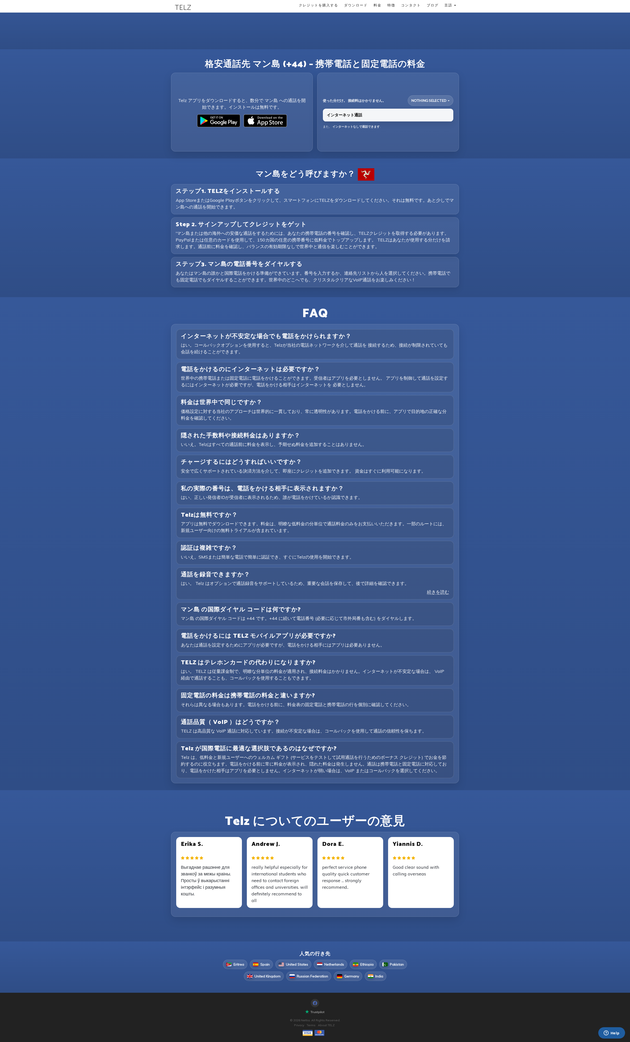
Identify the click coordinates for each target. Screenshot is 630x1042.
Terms (311, 1025)
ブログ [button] (433, 5)
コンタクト (411, 5)
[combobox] (430, 100)
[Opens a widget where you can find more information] (611, 1033)
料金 (377, 5)
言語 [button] (449, 5)
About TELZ (326, 1025)
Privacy (299, 1025)
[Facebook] (315, 1003)
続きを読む (438, 592)
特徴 (391, 5)
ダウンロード (356, 5)
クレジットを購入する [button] (318, 5)
